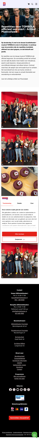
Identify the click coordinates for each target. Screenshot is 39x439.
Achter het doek (19, 378)
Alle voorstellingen (19, 376)
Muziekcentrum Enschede (19, 330)
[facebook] (10, 389)
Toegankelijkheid (19, 358)
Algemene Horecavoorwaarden (14, 434)
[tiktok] (25, 389)
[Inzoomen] (2, 127)
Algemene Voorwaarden (30, 432)
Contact (19, 369)
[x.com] (14, 389)
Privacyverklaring (7, 432)
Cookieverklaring (17, 432)
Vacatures (19, 367)
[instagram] (21, 389)
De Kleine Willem (19, 343)
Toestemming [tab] (7, 203)
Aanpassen (18, 239)
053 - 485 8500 (19, 300)
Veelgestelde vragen (19, 365)
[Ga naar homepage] (4, 4)
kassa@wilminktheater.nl (19, 297)
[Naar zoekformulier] (32, 4)
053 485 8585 (19, 313)
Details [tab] (19, 203)
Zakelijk (19, 363)
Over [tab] (32, 203)
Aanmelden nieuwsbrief (19, 418)
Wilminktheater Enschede (19, 324)
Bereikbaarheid (19, 356)
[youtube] (17, 389)
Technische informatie (19, 360)
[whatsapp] (28, 389)
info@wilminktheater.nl (19, 311)
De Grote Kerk (19, 337)
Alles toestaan (19, 234)
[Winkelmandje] (28, 4)
